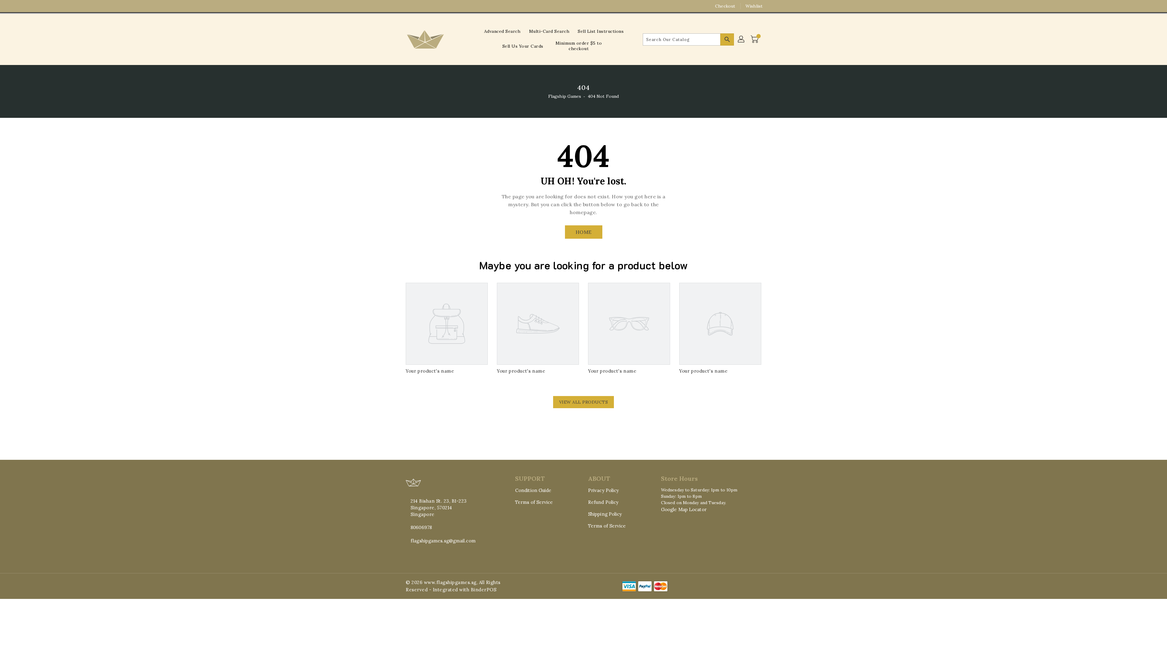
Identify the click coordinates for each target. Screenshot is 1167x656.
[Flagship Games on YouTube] (420, 6)
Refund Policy (603, 502)
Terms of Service (534, 502)
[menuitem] (502, 31)
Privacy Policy (603, 490)
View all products (583, 402)
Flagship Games (564, 96)
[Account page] (741, 39)
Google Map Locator (684, 509)
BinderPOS (484, 590)
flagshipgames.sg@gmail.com (443, 541)
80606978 (421, 527)
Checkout (725, 6)
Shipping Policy (605, 514)
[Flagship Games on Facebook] (397, 6)
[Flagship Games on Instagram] (408, 6)
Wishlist (754, 6)
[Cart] (755, 39)
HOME (584, 232)
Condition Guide (533, 490)
